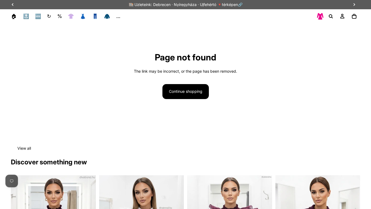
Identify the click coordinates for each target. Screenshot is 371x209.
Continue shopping (185, 91)
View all (24, 148)
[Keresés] (331, 16)
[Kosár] (354, 16)
